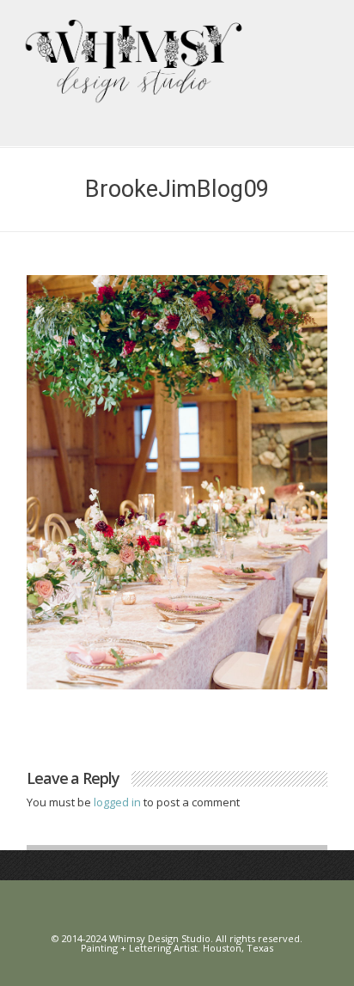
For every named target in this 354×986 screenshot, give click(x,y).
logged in (118, 802)
